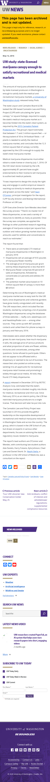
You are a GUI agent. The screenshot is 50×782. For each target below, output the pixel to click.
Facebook (12, 749)
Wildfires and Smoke (14, 590)
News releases (9, 47)
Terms (23, 767)
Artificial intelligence (15, 586)
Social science (36, 47)
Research (23, 47)
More (10, 541)
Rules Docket (37, 763)
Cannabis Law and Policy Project (18, 477)
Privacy (14, 767)
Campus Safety (11, 763)
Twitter (16, 749)
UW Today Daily (12, 671)
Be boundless (25, 734)
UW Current (10, 682)
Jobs (37, 759)
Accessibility (14, 759)
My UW (24, 763)
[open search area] (38, 2)
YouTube (25, 749)
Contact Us (27, 759)
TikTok (38, 749)
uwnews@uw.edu (10, 37)
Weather (9, 582)
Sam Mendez (34, 477)
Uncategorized (10, 50)
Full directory (8, 595)
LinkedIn (29, 749)
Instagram (20, 749)
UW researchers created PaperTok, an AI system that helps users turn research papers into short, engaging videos (30, 640)
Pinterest (33, 749)
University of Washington (5, 2)
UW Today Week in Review (16, 677)
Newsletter (34, 767)
